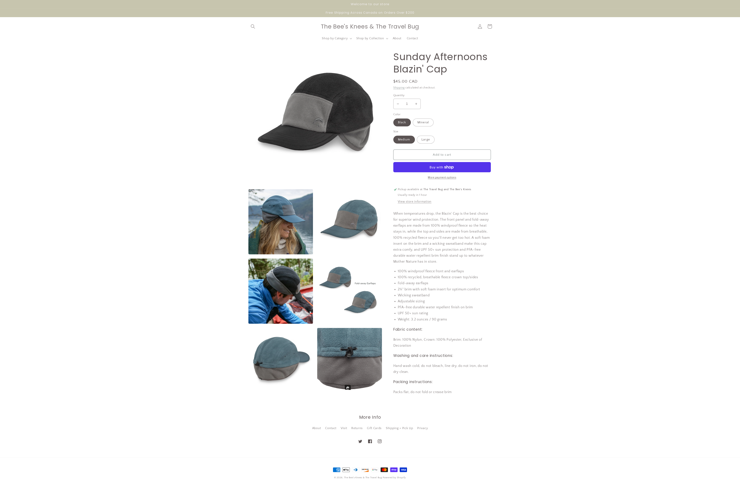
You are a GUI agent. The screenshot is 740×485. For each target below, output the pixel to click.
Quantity (399, 95)
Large (425, 139)
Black (402, 122)
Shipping (399, 87)
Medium (404, 139)
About (316, 428)
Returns (357, 428)
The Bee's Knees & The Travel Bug (363, 477)
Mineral (423, 122)
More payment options (442, 177)
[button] (253, 26)
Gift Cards (374, 428)
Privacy (422, 428)
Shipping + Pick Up (399, 428)
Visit (344, 428)
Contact (330, 428)
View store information (414, 201)
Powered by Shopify (394, 477)
